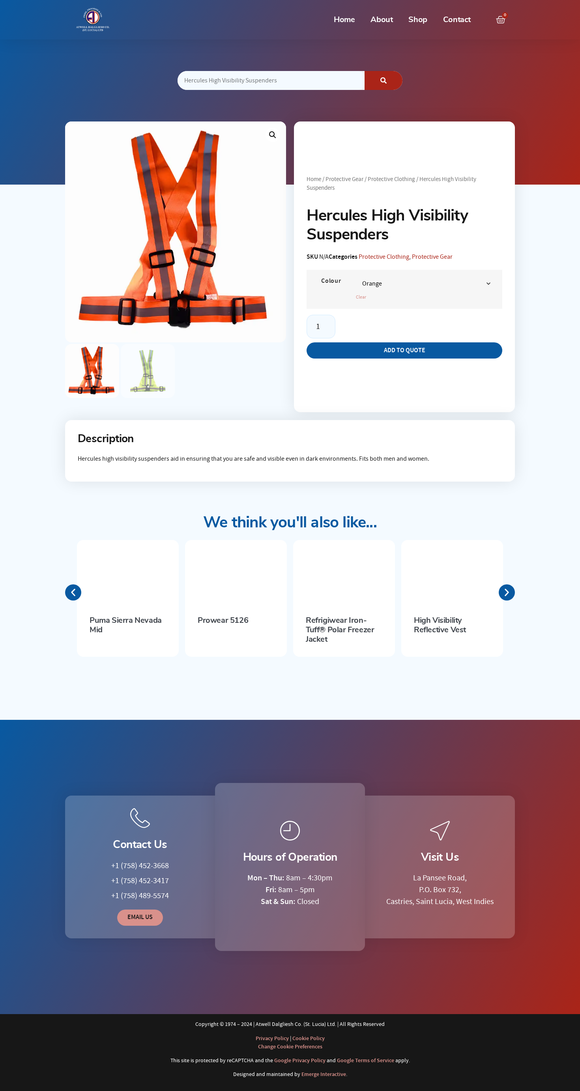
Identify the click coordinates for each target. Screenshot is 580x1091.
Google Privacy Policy (300, 1060)
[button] (273, 135)
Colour (331, 281)
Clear (361, 297)
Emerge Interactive (323, 1074)
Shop (417, 20)
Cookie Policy (308, 1038)
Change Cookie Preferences (290, 1046)
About (381, 20)
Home (344, 20)
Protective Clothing (391, 179)
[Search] (383, 80)
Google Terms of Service (365, 1060)
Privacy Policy (272, 1038)
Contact (457, 20)
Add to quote (404, 350)
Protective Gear (344, 179)
